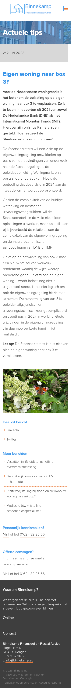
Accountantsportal (50, 682)
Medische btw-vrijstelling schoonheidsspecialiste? (24, 508)
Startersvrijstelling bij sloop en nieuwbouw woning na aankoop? (36, 493)
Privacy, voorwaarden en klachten (23, 674)
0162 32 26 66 (15, 656)
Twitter (11, 439)
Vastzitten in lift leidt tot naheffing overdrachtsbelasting (30, 464)
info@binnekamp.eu (19, 660)
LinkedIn (13, 430)
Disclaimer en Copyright (17, 678)
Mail (6, 534)
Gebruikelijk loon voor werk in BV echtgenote (30, 479)
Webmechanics (25, 682)
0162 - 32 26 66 (32, 534)
